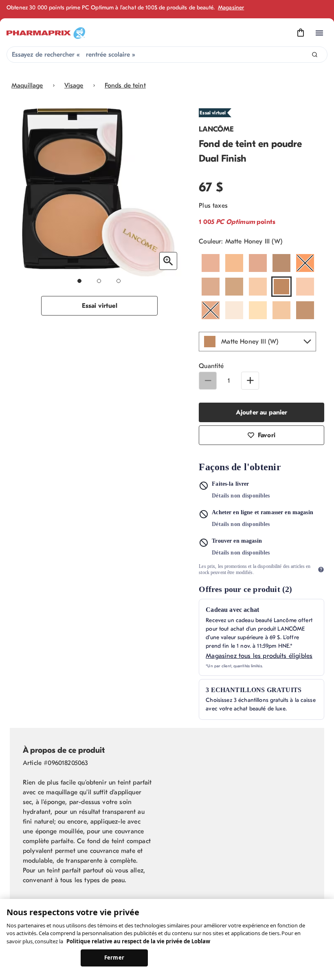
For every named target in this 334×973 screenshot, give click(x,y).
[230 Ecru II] (234, 263)
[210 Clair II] (211, 263)
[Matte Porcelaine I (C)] (258, 310)
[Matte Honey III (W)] (281, 286)
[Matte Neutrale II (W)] (305, 287)
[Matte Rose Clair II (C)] (281, 310)
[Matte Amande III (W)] (211, 287)
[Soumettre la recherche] (315, 55)
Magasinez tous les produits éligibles (259, 656)
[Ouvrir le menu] (319, 33)
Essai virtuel (99, 305)
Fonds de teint (125, 85)
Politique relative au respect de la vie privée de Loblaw (138, 941)
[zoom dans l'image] (168, 261)
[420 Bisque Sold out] (305, 263)
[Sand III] (305, 310)
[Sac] (300, 33)
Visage (74, 85)
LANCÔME (216, 129)
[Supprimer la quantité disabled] (208, 381)
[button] (257, 341)
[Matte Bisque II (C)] (234, 287)
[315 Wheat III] (258, 263)
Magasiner (231, 7)
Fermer (114, 957)
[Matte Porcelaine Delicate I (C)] (234, 310)
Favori (266, 435)
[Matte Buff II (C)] (258, 287)
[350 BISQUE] (281, 263)
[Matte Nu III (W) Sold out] (211, 310)
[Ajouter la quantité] (250, 381)
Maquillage (27, 85)
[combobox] (167, 54)
